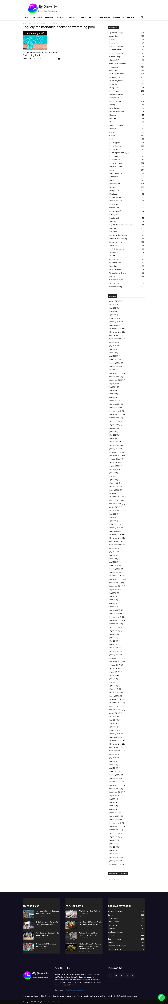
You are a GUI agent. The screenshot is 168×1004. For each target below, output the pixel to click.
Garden (72, 17)
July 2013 (112, 840)
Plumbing (112, 221)
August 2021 (114, 507)
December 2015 (115, 740)
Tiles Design (113, 245)
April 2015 (113, 768)
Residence (113, 232)
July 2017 (112, 675)
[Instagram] (116, 975)
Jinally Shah (27, 58)
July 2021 (112, 510)
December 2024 (115, 370)
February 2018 (114, 651)
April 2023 (113, 438)
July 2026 (112, 304)
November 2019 (115, 579)
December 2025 (115, 328)
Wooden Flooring (115, 287)
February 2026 (114, 322)
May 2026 (113, 311)
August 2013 (114, 837)
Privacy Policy (57, 1002)
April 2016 (113, 727)
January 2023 (114, 449)
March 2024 (113, 401)
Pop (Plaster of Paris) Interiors (120, 225)
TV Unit (112, 256)
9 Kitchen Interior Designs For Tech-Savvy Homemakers (47, 923)
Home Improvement (116, 153)
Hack (111, 139)
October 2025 (114, 335)
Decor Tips (113, 84)
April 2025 (113, 356)
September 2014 (115, 792)
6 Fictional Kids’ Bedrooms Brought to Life (46, 945)
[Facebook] (110, 975)
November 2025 (115, 332)
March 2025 (113, 359)
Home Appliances (115, 142)
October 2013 (114, 830)
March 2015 (113, 771)
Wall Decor (113, 276)
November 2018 (115, 620)
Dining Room (114, 87)
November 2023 (115, 414)
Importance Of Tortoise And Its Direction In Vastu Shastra (90, 923)
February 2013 (114, 857)
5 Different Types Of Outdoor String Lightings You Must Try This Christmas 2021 (90, 946)
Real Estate (113, 228)
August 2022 (114, 466)
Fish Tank (112, 118)
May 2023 (113, 435)
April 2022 (113, 479)
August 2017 (114, 672)
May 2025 (113, 352)
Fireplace (112, 115)
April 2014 (113, 809)
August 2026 (114, 301)
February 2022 (114, 486)
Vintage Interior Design (117, 273)
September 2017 (115, 668)
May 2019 (113, 600)
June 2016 (113, 720)
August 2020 (114, 548)
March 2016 (113, 730)
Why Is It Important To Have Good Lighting (89, 912)
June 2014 (113, 802)
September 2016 (115, 710)
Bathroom (37, 17)
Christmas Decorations (117, 63)
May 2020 (113, 558)
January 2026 (114, 325)
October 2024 (114, 376)
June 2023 (113, 431)
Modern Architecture (117, 197)
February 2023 (114, 445)
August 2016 (114, 713)
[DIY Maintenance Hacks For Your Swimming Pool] (41, 40)
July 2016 (112, 716)
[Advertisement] (103, 8)
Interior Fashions (115, 173)
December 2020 (115, 534)
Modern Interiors (115, 201)
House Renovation (116, 163)
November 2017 (115, 661)
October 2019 (114, 582)
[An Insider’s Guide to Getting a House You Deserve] (28, 914)
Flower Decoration (116, 125)
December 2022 (115, 452)
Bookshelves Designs (117, 53)
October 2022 (114, 459)
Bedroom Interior (115, 50)
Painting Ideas (114, 214)
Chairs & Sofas (114, 60)
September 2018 (115, 627)
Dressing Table (114, 98)
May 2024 (113, 394)
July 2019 (112, 593)
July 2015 (112, 758)
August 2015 (114, 754)
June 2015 (113, 761)
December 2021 (115, 493)
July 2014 (112, 799)
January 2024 (114, 407)
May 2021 (113, 517)
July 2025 (112, 346)
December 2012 (115, 864)
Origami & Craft (115, 211)
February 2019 (114, 610)
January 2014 (114, 819)
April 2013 (113, 850)
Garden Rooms (113, 879)
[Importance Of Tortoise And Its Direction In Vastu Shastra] (71, 925)
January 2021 (114, 531)
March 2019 (113, 607)
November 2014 (115, 785)
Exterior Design (115, 101)
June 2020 (113, 555)
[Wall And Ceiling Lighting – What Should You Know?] (71, 936)
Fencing (112, 105)
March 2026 (113, 318)
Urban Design (114, 259)
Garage (112, 132)
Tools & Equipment (116, 249)
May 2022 (113, 476)
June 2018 (113, 637)
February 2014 (114, 816)
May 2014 (113, 806)
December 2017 (115, 658)
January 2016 (114, 737)
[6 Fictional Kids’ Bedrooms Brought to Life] (28, 947)
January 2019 (114, 613)
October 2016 (114, 706)
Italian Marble (114, 177)
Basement (113, 43)
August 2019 (114, 589)
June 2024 (113, 390)
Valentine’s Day (115, 263)
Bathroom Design (116, 46)
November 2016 (115, 703)
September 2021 (115, 504)
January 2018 (114, 655)
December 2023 (115, 411)
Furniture (61, 17)
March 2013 (113, 854)
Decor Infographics (116, 81)
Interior (82, 17)
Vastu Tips (113, 266)
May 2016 (113, 723)
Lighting (112, 187)
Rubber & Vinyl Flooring (118, 238)
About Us (131, 17)
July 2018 (112, 634)
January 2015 (114, 778)
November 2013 (115, 826)
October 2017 (114, 665)
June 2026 (113, 308)
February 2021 (114, 528)
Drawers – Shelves (116, 94)
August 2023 (114, 425)
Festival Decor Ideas (116, 111)
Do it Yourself (114, 91)
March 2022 (113, 483)
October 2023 (114, 418)
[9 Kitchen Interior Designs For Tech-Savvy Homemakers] (28, 925)
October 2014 (114, 788)
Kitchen (92, 17)
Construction (114, 67)
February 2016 (114, 734)
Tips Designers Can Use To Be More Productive (47, 934)
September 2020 (115, 545)
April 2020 (113, 562)
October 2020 (114, 541)
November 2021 (115, 497)
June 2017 (113, 679)
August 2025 (114, 342)
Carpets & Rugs (115, 57)
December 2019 (115, 576)
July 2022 (112, 469)
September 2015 (115, 751)
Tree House (113, 252)
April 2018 (113, 644)
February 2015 (114, 775)
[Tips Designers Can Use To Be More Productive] (28, 936)
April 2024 (113, 397)
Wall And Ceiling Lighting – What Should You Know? (89, 934)
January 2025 (114, 366)
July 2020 (112, 552)
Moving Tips (113, 204)
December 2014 (115, 782)
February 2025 (114, 363)
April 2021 (113, 521)
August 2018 (114, 631)
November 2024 (115, 373)
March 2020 (113, 565)
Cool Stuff (113, 70)
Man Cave (113, 194)
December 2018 (115, 617)
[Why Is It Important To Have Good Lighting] (71, 914)
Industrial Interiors (116, 166)
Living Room (104, 17)
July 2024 (112, 387)
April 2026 (113, 315)
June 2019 (113, 596)
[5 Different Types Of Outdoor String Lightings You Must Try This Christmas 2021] (71, 947)
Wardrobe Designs (116, 280)
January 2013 (114, 861)
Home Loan (113, 156)
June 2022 (113, 473)
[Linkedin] (121, 975)
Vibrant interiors (115, 269)
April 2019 (113, 603)
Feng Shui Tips (114, 108)
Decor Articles (114, 77)
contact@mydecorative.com (74, 990)
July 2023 (112, 428)
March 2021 (113, 524)
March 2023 (113, 442)
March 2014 (113, 813)
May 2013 (113, 847)
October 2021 (114, 500)
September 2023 (115, 421)
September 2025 (115, 339)
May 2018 (113, 641)
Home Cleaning (115, 146)
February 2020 (114, 569)
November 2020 (115, 538)
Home (27, 17)
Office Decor (114, 208)
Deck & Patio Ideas (116, 74)
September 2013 (115, 833)
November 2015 (115, 744)
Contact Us (118, 17)
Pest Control (114, 218)
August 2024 (114, 383)
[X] (133, 975)
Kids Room (113, 180)
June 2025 (113, 349)
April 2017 (113, 685)
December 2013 (115, 823)
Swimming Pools (115, 242)
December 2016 (115, 699)
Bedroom (49, 17)
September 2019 (115, 586)
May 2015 (113, 764)
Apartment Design (116, 32)
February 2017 (114, 692)
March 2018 (113, 648)
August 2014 (114, 795)
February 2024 (114, 404)
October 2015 (114, 747)
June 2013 (113, 843)
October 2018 (114, 624)
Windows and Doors (116, 283)
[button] (142, 17)
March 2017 (113, 689)
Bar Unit (112, 39)
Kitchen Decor (114, 184)
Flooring (112, 122)
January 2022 (114, 490)
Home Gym (113, 149)
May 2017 (113, 682)
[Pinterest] (127, 975)
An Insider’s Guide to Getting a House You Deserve (47, 912)
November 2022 (115, 455)
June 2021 (113, 514)
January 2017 (114, 696)
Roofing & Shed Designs (118, 235)
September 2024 (115, 380)
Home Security (114, 160)
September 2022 (115, 462)
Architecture (113, 36)
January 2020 (114, 572)
